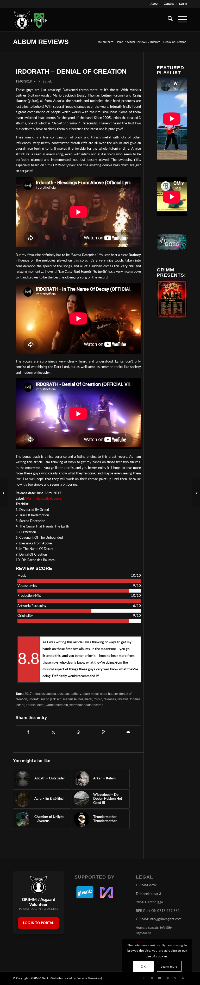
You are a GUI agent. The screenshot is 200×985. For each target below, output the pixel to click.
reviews (122, 699)
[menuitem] (154, 4)
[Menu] (180, 19)
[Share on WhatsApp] (78, 732)
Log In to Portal (38, 923)
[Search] (167, 19)
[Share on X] (53, 732)
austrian (63, 693)
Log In (183, 3)
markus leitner (73, 699)
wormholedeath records (86, 705)
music (98, 699)
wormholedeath (57, 705)
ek (50, 81)
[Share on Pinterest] (103, 732)
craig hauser (109, 693)
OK (143, 966)
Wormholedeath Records (43, 498)
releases (110, 699)
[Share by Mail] (128, 732)
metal (88, 699)
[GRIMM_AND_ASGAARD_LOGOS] (30, 19)
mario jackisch (51, 699)
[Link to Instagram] (167, 978)
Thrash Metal (35, 705)
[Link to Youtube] (160, 978)
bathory (76, 693)
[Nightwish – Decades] (196, 492)
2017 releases (34, 693)
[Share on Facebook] (28, 732)
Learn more (169, 966)
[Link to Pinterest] (175, 978)
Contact (169, 3)
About (154, 3)
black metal (91, 693)
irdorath (34, 699)
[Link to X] (152, 978)
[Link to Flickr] (183, 978)
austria (51, 693)
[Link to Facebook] (144, 978)
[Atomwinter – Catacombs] (4, 492)
